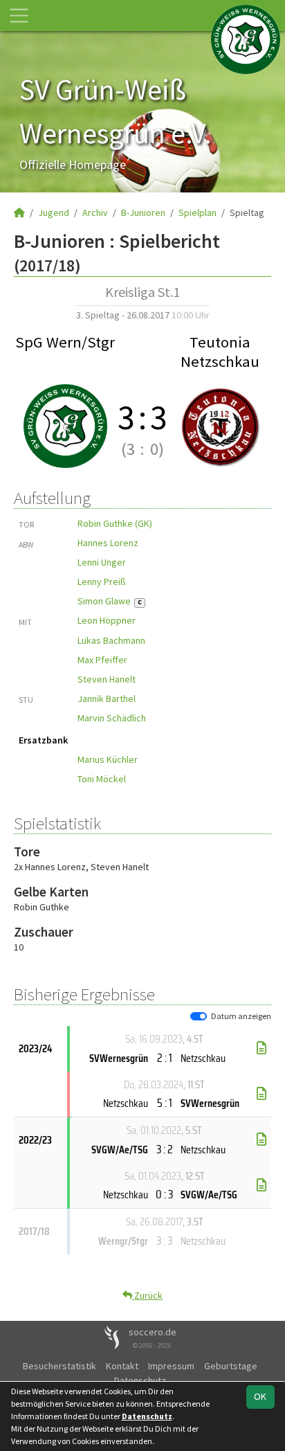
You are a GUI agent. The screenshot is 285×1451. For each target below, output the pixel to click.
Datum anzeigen (241, 1016)
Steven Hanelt (106, 679)
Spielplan (197, 212)
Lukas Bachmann (111, 640)
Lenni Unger (101, 562)
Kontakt (122, 1366)
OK (260, 1396)
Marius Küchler (107, 759)
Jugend (53, 212)
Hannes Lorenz (107, 543)
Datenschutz (140, 1380)
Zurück (147, 1295)
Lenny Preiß (101, 581)
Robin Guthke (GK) (114, 523)
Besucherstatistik (59, 1366)
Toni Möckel (101, 779)
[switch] (198, 1016)
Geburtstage (230, 1366)
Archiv (95, 212)
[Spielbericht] (261, 1048)
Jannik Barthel (106, 698)
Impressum (171, 1366)
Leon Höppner (106, 620)
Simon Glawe (109, 601)
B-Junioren (143, 212)
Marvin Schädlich (111, 718)
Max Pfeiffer (102, 660)
